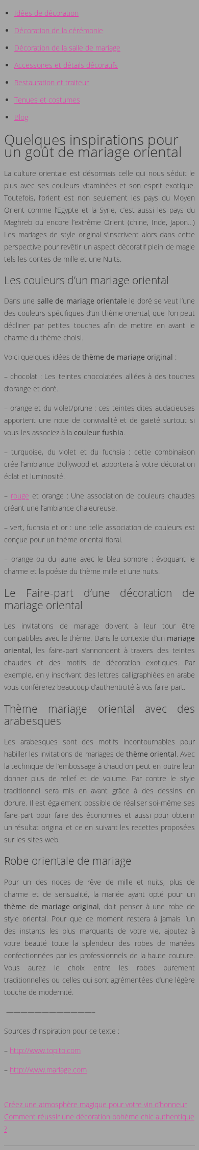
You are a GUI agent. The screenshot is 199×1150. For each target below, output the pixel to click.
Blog (21, 117)
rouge (20, 496)
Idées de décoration (46, 13)
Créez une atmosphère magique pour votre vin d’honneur (95, 1104)
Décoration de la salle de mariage (67, 48)
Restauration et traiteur (51, 82)
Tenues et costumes (47, 100)
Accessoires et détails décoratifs (66, 65)
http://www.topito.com (45, 1050)
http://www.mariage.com (48, 1069)
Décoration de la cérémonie (58, 30)
